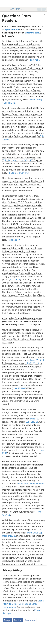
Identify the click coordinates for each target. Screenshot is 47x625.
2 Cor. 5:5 (27, 160)
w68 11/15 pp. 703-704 (18, 9)
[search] (44, 3)
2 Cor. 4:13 (23, 172)
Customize (30, 620)
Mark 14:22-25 (9, 535)
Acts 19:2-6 (15, 279)
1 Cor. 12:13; (17, 160)
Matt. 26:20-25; (25, 483)
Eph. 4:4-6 (35, 59)
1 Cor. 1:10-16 (8, 102)
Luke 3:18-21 (32, 421)
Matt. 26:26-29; (34, 532)
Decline (17, 620)
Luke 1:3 (34, 418)
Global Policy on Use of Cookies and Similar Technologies (23, 603)
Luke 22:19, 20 (32, 363)
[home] (4, 3)
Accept (7, 620)
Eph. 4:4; (7, 160)
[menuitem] (4, 3)
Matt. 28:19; (36, 99)
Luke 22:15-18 (37, 360)
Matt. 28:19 (14, 239)
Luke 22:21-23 (19, 388)
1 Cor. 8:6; (13, 172)
